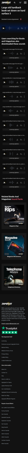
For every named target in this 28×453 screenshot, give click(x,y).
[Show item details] (25, 28)
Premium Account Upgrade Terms (10, 344)
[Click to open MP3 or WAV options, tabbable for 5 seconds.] (18, 28)
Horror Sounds (5, 430)
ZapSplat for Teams (7, 382)
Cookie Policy (5, 357)
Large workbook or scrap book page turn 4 (14, 92)
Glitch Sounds (5, 437)
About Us (4, 369)
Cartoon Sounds (6, 440)
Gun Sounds (5, 414)
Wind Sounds (5, 443)
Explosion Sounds (6, 420)
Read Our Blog (5, 395)
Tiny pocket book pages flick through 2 (13, 63)
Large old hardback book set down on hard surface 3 (13, 10)
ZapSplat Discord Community (9, 392)
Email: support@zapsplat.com (10, 323)
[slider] (11, 28)
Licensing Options (14, 57)
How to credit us (6, 379)
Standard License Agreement (10, 19)
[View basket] (20, 2)
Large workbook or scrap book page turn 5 (14, 106)
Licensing (4, 341)
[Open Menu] (25, 2)
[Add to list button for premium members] (22, 28)
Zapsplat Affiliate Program (8, 398)
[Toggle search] (15, 3)
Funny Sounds (5, 411)
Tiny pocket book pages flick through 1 (13, 49)
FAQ (3, 376)
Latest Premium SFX (7, 385)
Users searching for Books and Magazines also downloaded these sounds (13, 41)
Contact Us (4, 372)
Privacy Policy (5, 354)
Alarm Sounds (5, 433)
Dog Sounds (5, 427)
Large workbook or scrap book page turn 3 (14, 78)
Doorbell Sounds (6, 417)
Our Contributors (6, 389)
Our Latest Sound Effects (8, 407)
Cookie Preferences (7, 360)
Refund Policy (5, 347)
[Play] (3, 28)
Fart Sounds (5, 424)
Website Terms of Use (7, 350)
